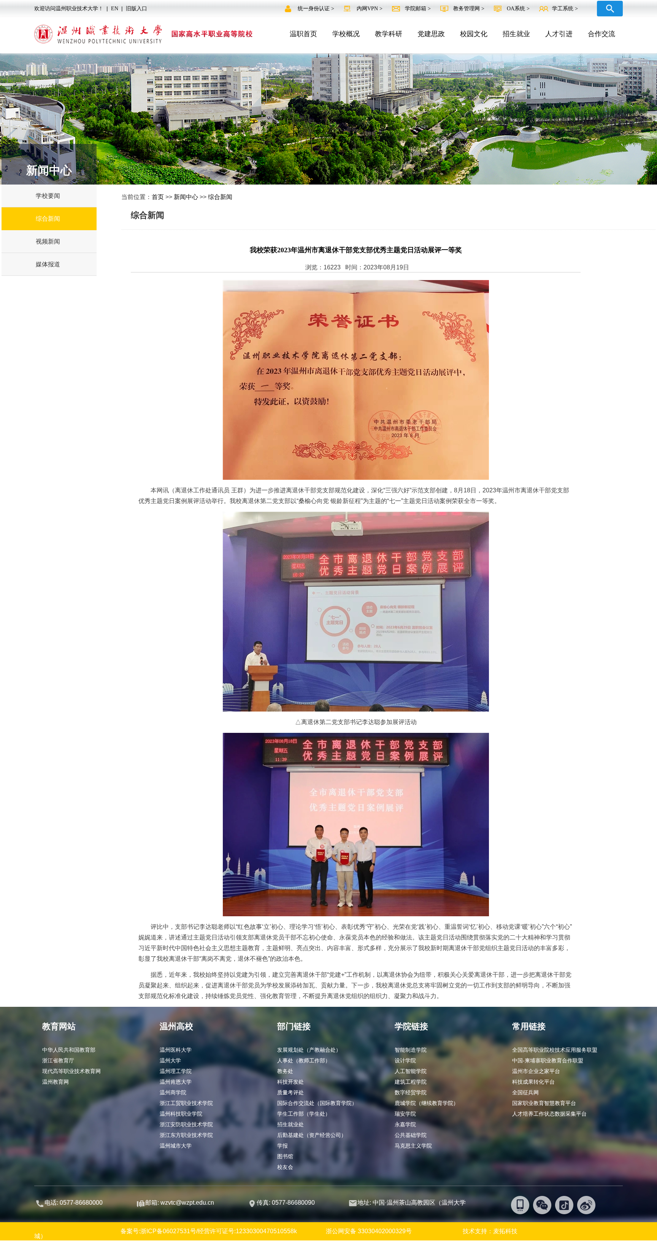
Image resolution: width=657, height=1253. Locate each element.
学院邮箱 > (418, 8)
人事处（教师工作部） (303, 1060)
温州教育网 (55, 1082)
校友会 (285, 1167)
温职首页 (303, 34)
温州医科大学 (176, 1050)
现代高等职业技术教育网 (71, 1071)
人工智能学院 (411, 1071)
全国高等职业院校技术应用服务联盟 (554, 1050)
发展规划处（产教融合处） (309, 1050)
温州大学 (170, 1060)
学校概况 (346, 34)
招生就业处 (290, 1124)
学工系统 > (565, 8)
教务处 (285, 1071)
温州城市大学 (176, 1146)
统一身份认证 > (317, 8)
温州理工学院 (176, 1071)
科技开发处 (290, 1082)
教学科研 (388, 34)
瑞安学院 (405, 1114)
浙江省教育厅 (58, 1060)
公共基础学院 (411, 1135)
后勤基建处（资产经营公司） (311, 1135)
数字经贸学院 (411, 1092)
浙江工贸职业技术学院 (186, 1103)
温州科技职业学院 (181, 1114)
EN (114, 8)
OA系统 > (518, 8)
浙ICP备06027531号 (168, 1231)
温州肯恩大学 (176, 1082)
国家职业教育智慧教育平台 (544, 1103)
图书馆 (285, 1156)
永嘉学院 (405, 1124)
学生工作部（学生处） (303, 1114)
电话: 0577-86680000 (73, 1202)
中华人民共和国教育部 (68, 1050)
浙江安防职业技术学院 (186, 1124)
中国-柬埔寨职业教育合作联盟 (547, 1060)
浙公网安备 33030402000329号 (369, 1231)
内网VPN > (370, 8)
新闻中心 (186, 197)
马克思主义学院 (413, 1146)
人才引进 (559, 34)
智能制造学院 (411, 1050)
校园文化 (473, 34)
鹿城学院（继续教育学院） (427, 1103)
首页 (158, 197)
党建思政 (431, 34)
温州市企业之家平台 (536, 1071)
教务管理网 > (469, 8)
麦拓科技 (505, 1231)
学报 (282, 1146)
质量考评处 (290, 1092)
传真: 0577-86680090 (286, 1202)
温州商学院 (173, 1092)
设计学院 (405, 1060)
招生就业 (516, 34)
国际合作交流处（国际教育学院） (317, 1103)
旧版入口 (136, 8)
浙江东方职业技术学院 (186, 1135)
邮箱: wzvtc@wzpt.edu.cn (179, 1202)
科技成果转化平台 (533, 1082)
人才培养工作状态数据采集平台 (549, 1114)
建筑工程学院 (411, 1082)
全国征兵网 (525, 1092)
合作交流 (601, 34)
